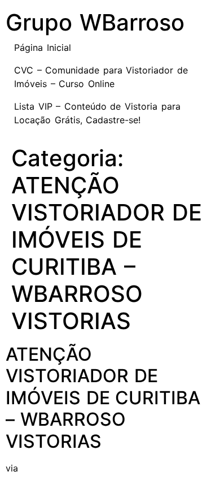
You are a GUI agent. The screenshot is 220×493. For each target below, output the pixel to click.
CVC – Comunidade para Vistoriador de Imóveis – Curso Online (101, 76)
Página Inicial (42, 47)
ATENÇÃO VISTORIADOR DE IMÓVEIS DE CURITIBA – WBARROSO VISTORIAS (103, 397)
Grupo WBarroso (95, 22)
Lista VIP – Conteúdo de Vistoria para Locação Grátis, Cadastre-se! (97, 113)
